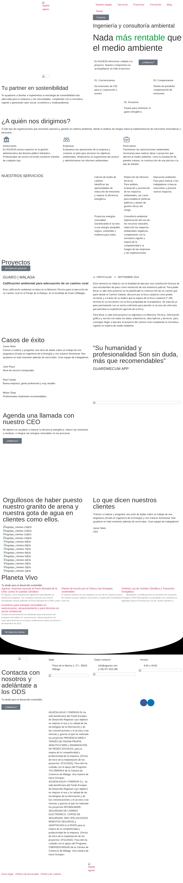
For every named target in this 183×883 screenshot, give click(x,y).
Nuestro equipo (104, 4)
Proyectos (138, 4)
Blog (169, 4)
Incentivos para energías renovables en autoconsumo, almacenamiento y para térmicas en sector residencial (30, 608)
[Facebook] (143, 702)
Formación (155, 4)
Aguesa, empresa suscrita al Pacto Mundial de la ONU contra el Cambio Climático (29, 590)
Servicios (123, 4)
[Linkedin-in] (150, 702)
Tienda (99, 11)
